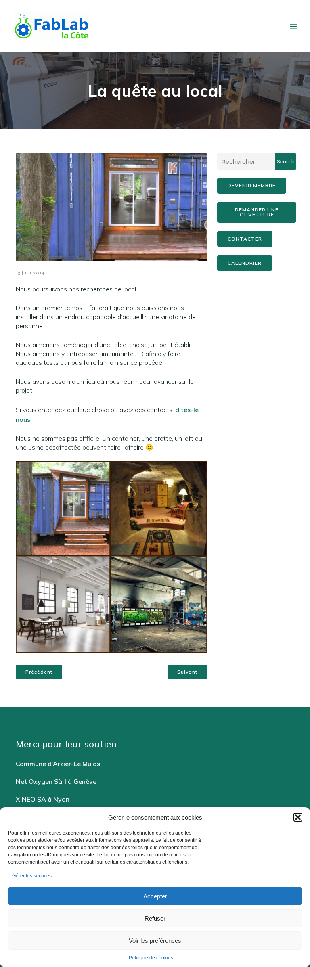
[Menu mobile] (293, 26)
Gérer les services (32, 876)
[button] (298, 817)
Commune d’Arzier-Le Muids (58, 764)
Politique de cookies (151, 958)
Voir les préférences (155, 940)
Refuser (155, 918)
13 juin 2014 (30, 273)
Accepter (155, 896)
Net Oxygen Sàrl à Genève (56, 781)
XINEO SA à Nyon (42, 799)
